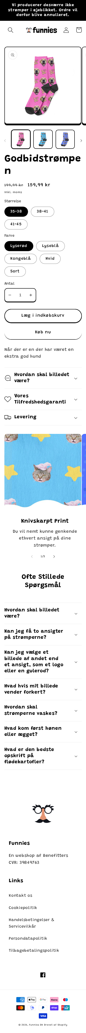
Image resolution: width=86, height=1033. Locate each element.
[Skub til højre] (81, 141)
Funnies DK (36, 1025)
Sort (15, 271)
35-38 (16, 212)
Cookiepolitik (23, 908)
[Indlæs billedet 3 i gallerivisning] (65, 139)
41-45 (16, 224)
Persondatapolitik (28, 939)
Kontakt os (20, 896)
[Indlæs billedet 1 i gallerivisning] (21, 139)
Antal (9, 284)
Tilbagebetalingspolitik (34, 951)
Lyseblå (50, 246)
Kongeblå (20, 259)
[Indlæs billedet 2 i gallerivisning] (43, 139)
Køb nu (43, 332)
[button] (10, 30)
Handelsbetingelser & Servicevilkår (31, 923)
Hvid (50, 259)
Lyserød (18, 246)
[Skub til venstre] (5, 141)
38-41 (42, 212)
